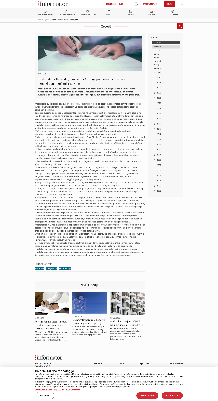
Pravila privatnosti (43, 390)
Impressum (59, 390)
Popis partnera (73, 390)
